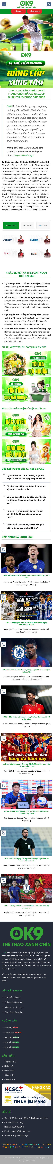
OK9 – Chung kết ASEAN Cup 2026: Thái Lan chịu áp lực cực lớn (26, 907)
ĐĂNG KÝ (18, 11)
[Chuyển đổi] (4, 474)
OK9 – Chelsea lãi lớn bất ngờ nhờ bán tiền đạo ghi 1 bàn (26, 576)
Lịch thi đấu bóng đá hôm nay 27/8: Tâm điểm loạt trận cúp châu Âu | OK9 (26, 765)
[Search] (49, 4)
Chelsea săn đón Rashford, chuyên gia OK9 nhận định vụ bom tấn (26, 671)
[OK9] (26, 4)
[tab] (11, 225)
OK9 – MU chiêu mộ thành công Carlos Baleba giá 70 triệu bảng (26, 718)
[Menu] (4, 4)
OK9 (4, 952)
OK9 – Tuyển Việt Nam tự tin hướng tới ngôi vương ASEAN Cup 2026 (26, 812)
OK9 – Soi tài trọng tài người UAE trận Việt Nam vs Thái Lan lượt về (26, 859)
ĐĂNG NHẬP (35, 11)
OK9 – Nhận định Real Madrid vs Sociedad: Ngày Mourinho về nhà (26, 623)
